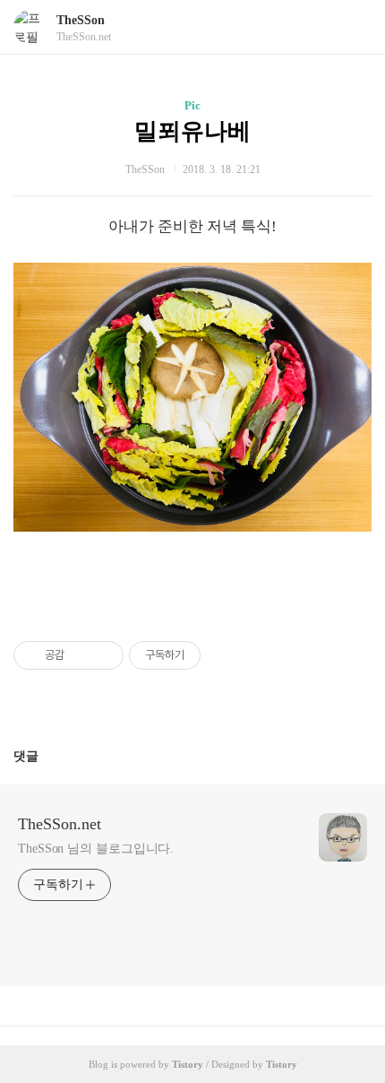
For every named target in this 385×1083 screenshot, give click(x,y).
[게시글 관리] (103, 655)
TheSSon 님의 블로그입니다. (96, 848)
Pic (192, 105)
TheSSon (80, 20)
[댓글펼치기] (45, 756)
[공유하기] (81, 655)
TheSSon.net (59, 824)
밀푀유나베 (192, 131)
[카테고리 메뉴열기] (354, 27)
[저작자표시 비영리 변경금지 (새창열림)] (225, 655)
